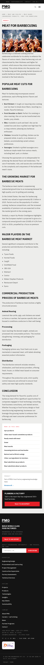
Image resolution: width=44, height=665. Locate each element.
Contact (5, 627)
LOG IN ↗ (36, 1)
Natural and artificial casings (14, 454)
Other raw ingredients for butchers (16, 458)
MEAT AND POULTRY (14, 14)
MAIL (14, 638)
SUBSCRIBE (32, 550)
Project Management (9, 568)
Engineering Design (8, 561)
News (4, 620)
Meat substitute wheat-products (15, 466)
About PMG (6, 614)
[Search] (35, 7)
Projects (5, 587)
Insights (5, 597)
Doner (6, 442)
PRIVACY (5, 662)
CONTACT (28, 1)
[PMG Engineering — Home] (6, 7)
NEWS (7, 1)
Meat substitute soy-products (14, 462)
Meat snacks (8, 446)
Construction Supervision (10, 571)
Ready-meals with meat (12, 438)
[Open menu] (40, 7)
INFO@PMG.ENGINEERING (9, 634)
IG (10, 638)
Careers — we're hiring (9, 617)
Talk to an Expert (22, 504)
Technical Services (8, 578)
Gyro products (9, 431)
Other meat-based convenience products (18, 435)
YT (2, 638)
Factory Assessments (9, 574)
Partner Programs (8, 624)
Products (5, 591)
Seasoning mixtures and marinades (16, 450)
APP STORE (31, 638)
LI (5, 638)
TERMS (11, 662)
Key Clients (6, 601)
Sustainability (7, 604)
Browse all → (9, 485)
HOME (3, 14)
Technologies (6, 594)
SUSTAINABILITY (17, 1)
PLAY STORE (22, 638)
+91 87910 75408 (24, 634)
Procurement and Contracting (12, 564)
